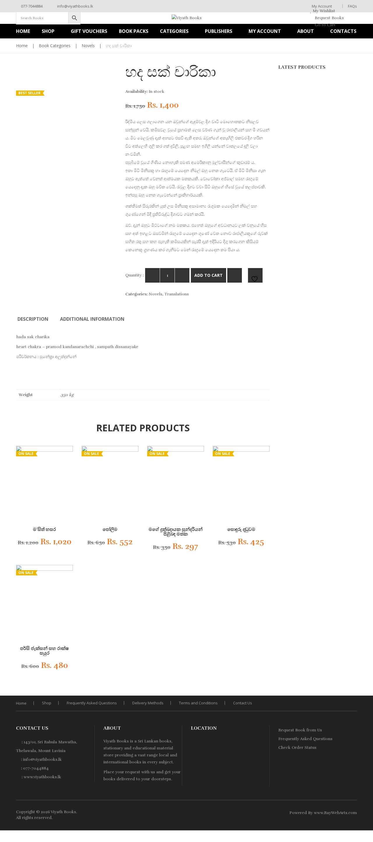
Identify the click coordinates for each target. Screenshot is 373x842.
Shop (46, 702)
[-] (152, 275)
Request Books (329, 17)
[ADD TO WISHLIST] (255, 275)
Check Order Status (297, 747)
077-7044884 (31, 6)
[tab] (33, 319)
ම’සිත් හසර (44, 529)
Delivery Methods (147, 702)
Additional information (92, 319)
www (318, 812)
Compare (234, 275)
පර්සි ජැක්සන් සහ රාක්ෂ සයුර (44, 651)
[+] (182, 275)
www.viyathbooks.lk (42, 776)
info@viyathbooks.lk (74, 6)
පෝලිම (110, 529)
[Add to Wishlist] (62, 543)
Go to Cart (324, 24)
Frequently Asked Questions (92, 702)
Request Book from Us (300, 730)
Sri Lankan (148, 741)
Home (22, 45)
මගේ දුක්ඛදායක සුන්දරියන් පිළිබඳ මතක (176, 532)
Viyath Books (63, 811)
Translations (176, 294)
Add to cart (208, 275)
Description (32, 319)
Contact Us (242, 702)
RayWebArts (335, 812)
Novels (88, 45)
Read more (40, 544)
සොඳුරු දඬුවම (241, 529)
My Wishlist (323, 10)
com (352, 812)
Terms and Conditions (198, 702)
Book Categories (55, 45)
